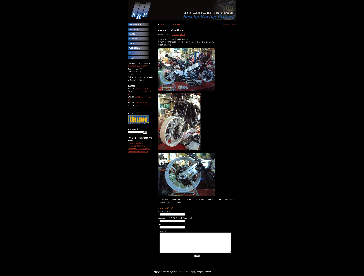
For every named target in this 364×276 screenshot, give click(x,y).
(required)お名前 (164, 212)
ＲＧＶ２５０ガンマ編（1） (170, 24)
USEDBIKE (133, 29)
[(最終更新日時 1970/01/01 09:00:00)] (138, 124)
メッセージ (162, 231)
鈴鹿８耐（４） (229, 24)
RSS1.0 (131, 154)
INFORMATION (135, 25)
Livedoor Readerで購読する (139, 149)
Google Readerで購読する (138, 152)
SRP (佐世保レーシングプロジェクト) (182, 10)
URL (159, 225)
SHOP (131, 43)
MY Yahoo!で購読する (136, 146)
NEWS (182, 35)
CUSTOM (175, 35)
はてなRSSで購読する (136, 143)
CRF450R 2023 (141, 102)
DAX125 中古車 (141, 89)
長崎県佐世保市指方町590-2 (139, 66)
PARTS (132, 34)
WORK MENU (134, 48)
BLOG (131, 53)
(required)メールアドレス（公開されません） (175, 218)
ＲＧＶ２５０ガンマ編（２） (172, 30)
